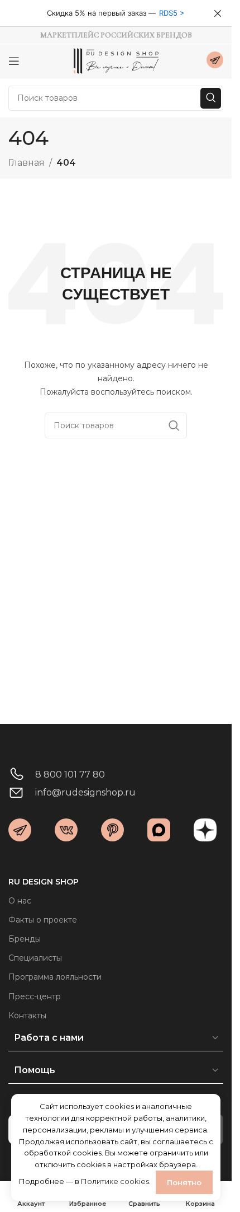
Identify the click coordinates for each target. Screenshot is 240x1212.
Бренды (24, 939)
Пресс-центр (34, 996)
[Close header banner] (218, 13)
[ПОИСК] (210, 98)
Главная (26, 162)
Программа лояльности (55, 977)
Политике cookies (115, 1181)
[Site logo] (116, 60)
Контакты (27, 1015)
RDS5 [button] (168, 12)
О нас (19, 901)
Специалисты (35, 958)
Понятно (184, 1182)
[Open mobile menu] (14, 61)
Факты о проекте (42, 920)
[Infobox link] (215, 61)
